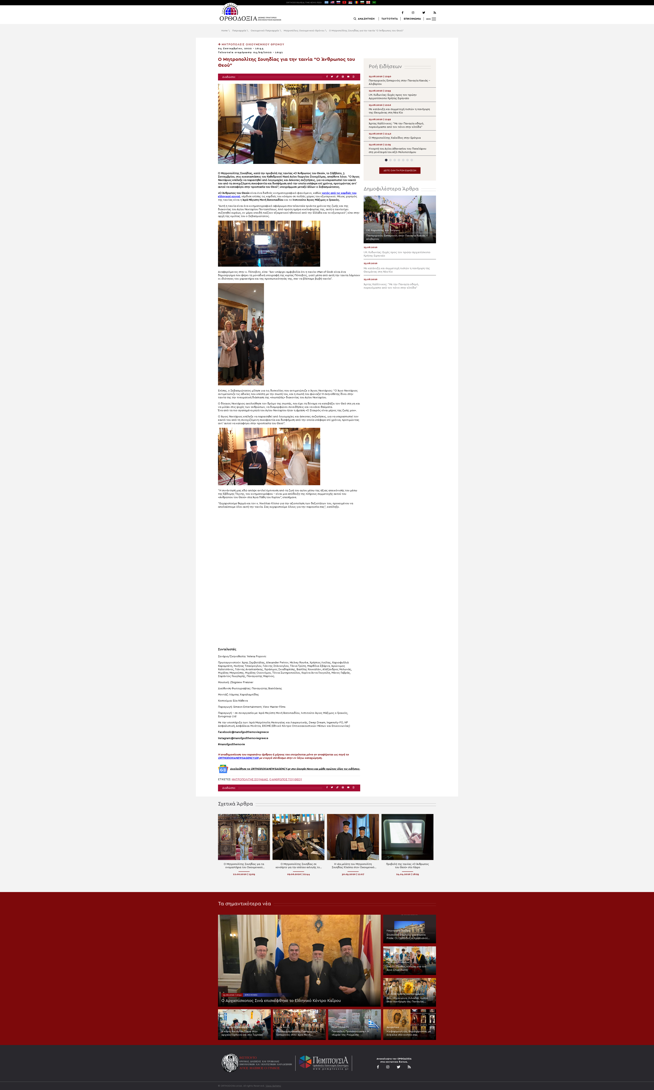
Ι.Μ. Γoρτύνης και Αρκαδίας (236, 1027)
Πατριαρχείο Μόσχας (398, 962)
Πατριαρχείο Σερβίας (398, 931)
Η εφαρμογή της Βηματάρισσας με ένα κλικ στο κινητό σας (409, 1033)
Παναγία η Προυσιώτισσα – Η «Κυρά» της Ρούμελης (350, 1033)
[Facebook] (398, 12)
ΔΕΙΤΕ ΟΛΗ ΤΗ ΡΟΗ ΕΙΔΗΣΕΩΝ (400, 170)
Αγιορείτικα (393, 1027)
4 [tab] (399, 160)
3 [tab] (394, 160)
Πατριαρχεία (239, 30)
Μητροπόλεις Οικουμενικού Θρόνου (304, 30)
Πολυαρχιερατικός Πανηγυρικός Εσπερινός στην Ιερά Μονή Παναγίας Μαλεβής (297, 1033)
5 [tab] (403, 160)
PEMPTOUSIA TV (340, 1027)
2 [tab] (390, 160)
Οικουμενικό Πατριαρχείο (265, 30)
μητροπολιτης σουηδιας (250, 779)
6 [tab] (407, 160)
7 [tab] (411, 160)
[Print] (343, 76)
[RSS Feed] (431, 12)
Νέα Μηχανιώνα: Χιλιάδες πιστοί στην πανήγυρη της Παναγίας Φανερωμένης (407, 1000)
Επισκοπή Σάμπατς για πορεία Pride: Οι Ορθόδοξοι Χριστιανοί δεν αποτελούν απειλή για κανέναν (409, 936)
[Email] (348, 76)
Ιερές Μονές (251, 995)
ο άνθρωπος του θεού (285, 779)
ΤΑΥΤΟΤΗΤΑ (389, 18)
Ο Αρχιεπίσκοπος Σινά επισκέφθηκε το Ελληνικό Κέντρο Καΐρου (281, 1001)
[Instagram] (409, 12)
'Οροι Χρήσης (273, 1086)
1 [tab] (386, 160)
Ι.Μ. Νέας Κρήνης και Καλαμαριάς (405, 994)
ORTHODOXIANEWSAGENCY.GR (238, 758)
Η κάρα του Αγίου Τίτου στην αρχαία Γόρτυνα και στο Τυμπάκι (242, 1033)
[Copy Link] (337, 76)
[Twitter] (420, 12)
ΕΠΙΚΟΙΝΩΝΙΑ (412, 18)
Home (224, 30)
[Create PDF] (353, 76)
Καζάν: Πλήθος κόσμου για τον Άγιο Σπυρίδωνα (406, 968)
